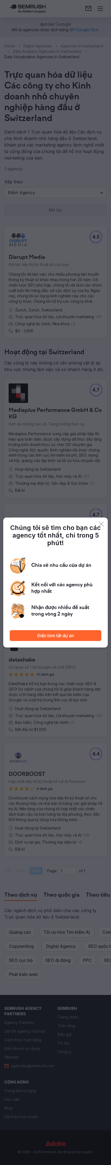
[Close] (101, 524)
